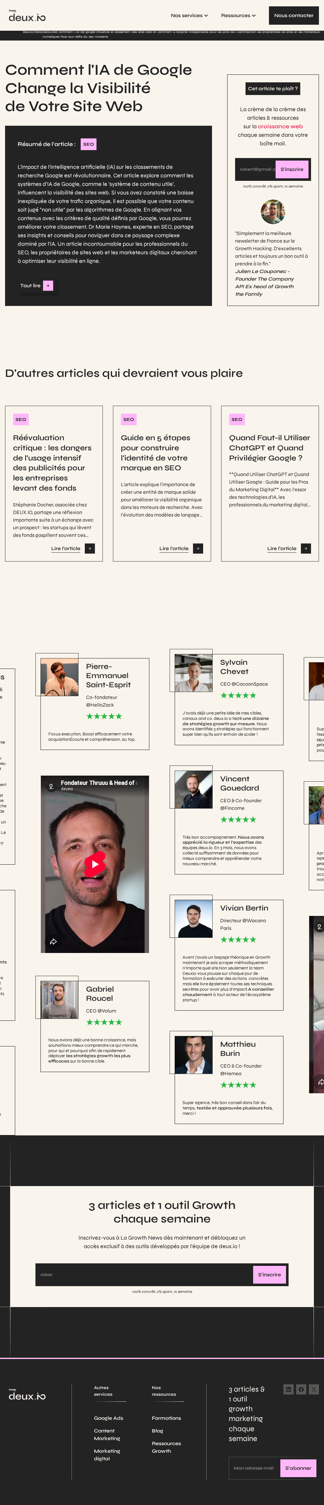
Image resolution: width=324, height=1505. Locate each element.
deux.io (28, 32)
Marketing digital (107, 1455)
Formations (166, 1418)
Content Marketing (107, 1434)
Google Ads (108, 1418)
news (37, 32)
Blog (157, 1431)
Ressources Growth (166, 1447)
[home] (27, 15)
